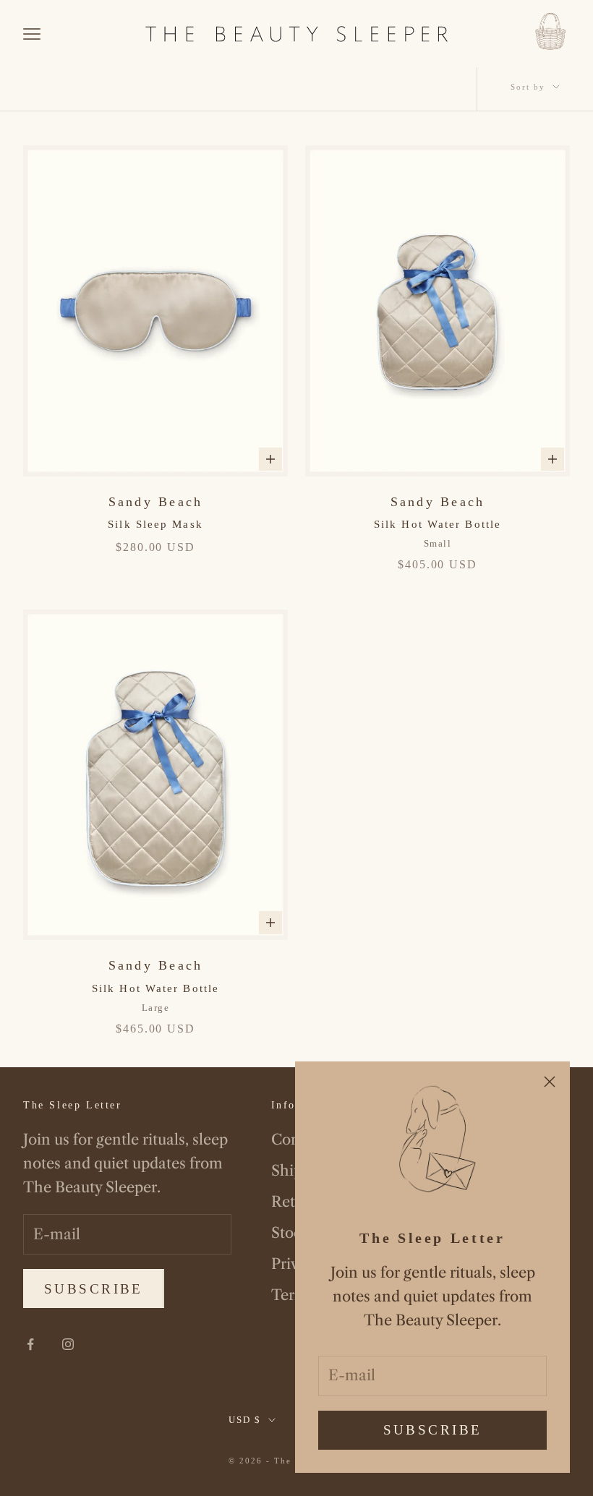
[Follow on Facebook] (30, 1344)
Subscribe (432, 1429)
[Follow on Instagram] (68, 1344)
